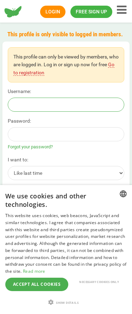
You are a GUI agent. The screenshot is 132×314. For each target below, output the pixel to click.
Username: (19, 91)
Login (52, 11)
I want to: (18, 159)
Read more (34, 271)
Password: (19, 121)
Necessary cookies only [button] (99, 282)
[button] (66, 302)
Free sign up (91, 11)
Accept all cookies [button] (37, 284)
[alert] (66, 249)
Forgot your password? (30, 146)
